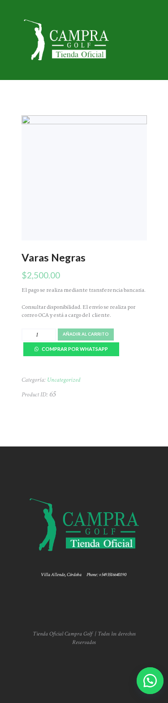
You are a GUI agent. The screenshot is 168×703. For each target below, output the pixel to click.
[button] (147, 680)
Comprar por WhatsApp (75, 349)
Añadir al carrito (86, 334)
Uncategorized (63, 380)
